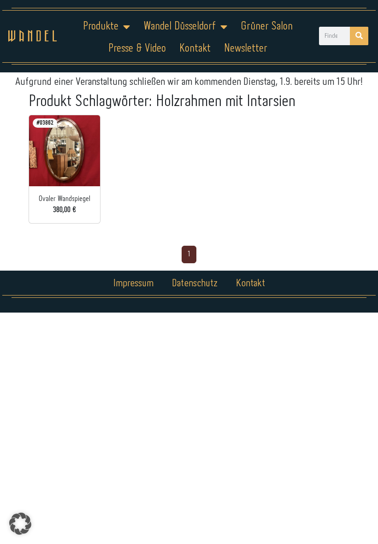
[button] (20, 523)
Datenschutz (195, 283)
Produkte (100, 26)
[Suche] (359, 36)
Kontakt (195, 48)
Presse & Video (137, 48)
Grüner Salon (267, 26)
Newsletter (245, 48)
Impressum (133, 283)
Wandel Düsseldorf (179, 26)
